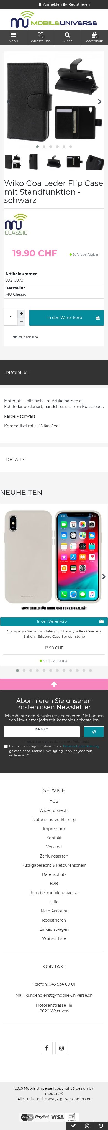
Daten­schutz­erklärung (54, 819)
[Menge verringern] (21, 322)
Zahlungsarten (54, 856)
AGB (54, 801)
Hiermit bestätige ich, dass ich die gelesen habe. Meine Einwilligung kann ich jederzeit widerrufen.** (54, 750)
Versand (54, 847)
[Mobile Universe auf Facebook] (46, 1048)
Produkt (17, 373)
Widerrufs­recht (54, 810)
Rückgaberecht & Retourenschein (54, 865)
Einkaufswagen (54, 929)
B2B (54, 883)
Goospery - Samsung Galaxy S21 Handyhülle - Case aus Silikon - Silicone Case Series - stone (54, 634)
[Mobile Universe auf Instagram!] (62, 1048)
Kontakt (54, 837)
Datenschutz (54, 874)
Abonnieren (94, 731)
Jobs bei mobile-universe (54, 892)
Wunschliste (27, 337)
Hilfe (54, 901)
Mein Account (54, 911)
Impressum (54, 828)
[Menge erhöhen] (21, 314)
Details (15, 459)
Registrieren (54, 920)
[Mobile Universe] (54, 19)
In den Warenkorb (64, 317)
